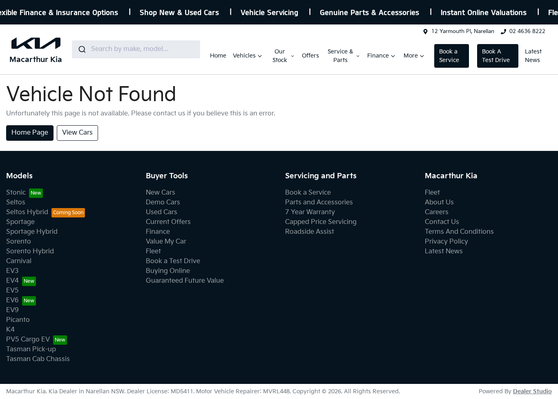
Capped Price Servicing (321, 222)
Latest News (533, 56)
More (411, 55)
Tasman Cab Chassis (38, 359)
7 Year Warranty (310, 212)
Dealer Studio (532, 391)
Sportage (20, 222)
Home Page (29, 133)
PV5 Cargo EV (28, 340)
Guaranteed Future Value (185, 281)
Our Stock (279, 56)
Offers (310, 55)
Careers (437, 212)
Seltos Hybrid (27, 212)
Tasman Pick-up (31, 349)
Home (218, 55)
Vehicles (244, 55)
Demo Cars (163, 202)
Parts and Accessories (319, 202)
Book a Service (449, 56)
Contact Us (442, 222)
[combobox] (136, 49)
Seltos (15, 202)
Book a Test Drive (173, 261)
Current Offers (168, 222)
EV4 (12, 281)
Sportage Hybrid (32, 232)
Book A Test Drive (496, 56)
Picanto (18, 320)
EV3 (12, 271)
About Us (439, 202)
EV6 (12, 300)
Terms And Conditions (459, 232)
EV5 (12, 291)
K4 (10, 330)
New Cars (160, 193)
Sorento (18, 242)
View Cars (77, 133)
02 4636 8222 (527, 31)
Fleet (153, 251)
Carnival (18, 261)
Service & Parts (340, 56)
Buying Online (168, 271)
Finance (378, 55)
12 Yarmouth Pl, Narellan (462, 31)
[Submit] (81, 49)
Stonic (16, 193)
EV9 (12, 310)
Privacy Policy (446, 242)
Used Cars (161, 212)
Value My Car (166, 242)
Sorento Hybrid (30, 251)
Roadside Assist (309, 232)
